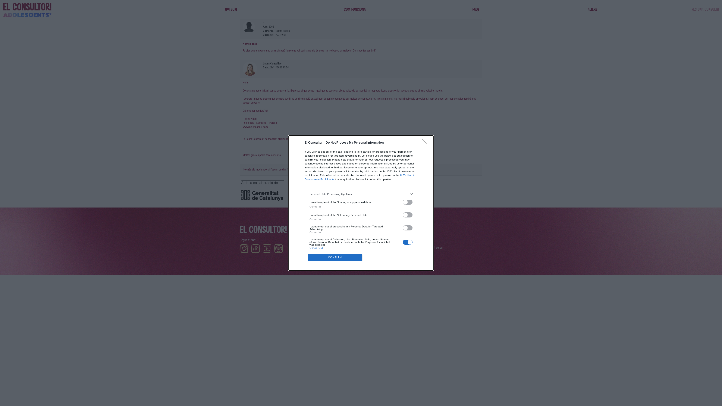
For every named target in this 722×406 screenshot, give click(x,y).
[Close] (426, 142)
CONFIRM (335, 257)
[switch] (408, 202)
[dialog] (361, 203)
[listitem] (361, 194)
